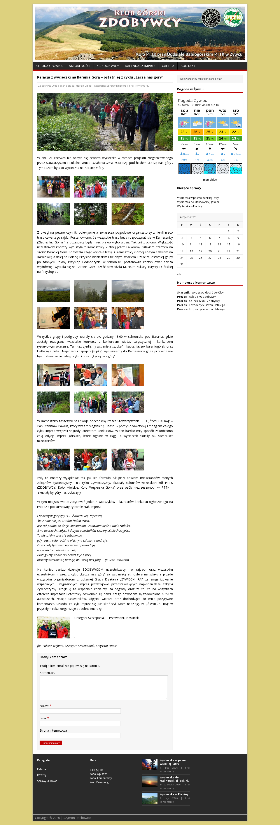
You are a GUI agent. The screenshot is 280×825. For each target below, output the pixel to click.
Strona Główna (49, 66)
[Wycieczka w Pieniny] (150, 802)
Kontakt (188, 66)
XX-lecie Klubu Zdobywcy (204, 301)
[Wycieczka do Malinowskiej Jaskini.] (150, 785)
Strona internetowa (53, 730)
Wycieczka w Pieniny (189, 206)
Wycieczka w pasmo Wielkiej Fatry (198, 198)
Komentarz (47, 673)
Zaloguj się (96, 770)
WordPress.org (99, 782)
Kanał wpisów (98, 774)
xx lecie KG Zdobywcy (202, 297)
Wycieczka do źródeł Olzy (208, 292)
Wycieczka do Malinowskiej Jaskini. (198, 202)
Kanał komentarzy (101, 778)
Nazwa (44, 706)
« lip (179, 274)
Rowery (41, 775)
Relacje (41, 769)
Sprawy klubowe (116, 85)
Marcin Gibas (83, 85)
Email (43, 718)
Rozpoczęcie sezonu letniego (207, 305)
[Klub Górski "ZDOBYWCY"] (140, 57)
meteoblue (210, 180)
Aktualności (79, 66)
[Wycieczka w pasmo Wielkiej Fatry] (150, 768)
